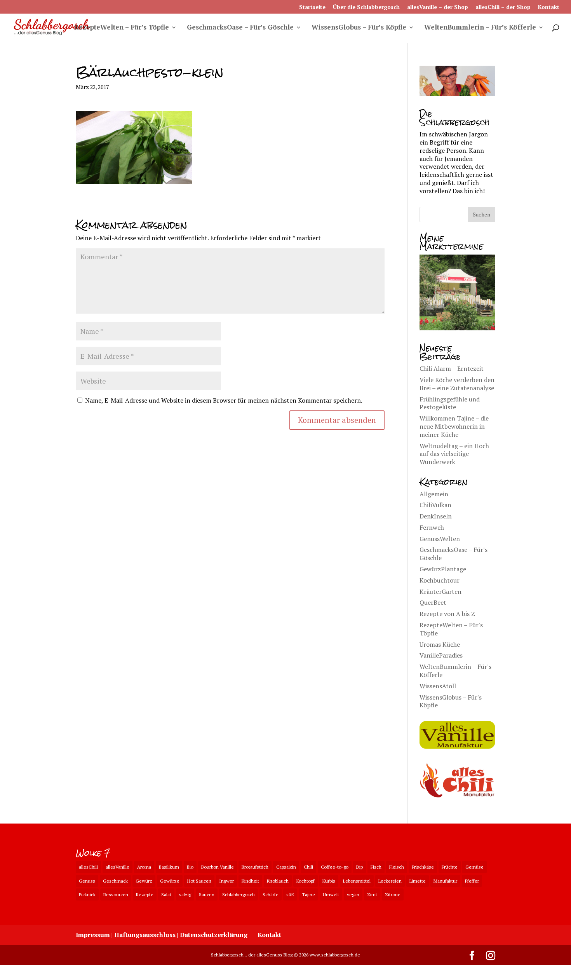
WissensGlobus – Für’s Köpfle (359, 27)
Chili (308, 867)
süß (290, 894)
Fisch (376, 867)
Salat (166, 894)
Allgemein (434, 494)
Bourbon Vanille (217, 867)
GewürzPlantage (443, 569)
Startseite (312, 7)
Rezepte (144, 894)
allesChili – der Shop (503, 7)
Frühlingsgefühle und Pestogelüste (450, 403)
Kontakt (548, 7)
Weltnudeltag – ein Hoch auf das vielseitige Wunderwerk (454, 453)
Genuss (87, 881)
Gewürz (144, 881)
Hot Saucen (199, 881)
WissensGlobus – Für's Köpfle (451, 701)
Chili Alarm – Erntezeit (452, 368)
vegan (353, 894)
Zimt (372, 894)
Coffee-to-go (334, 867)
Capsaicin (286, 867)
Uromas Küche (440, 644)
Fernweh (432, 527)
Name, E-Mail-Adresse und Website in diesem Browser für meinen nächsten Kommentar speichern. (223, 400)
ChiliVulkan (435, 505)
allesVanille (117, 867)
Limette (417, 881)
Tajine (308, 894)
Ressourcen (115, 894)
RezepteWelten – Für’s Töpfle (121, 27)
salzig (185, 894)
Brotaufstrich (255, 867)
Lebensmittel (357, 881)
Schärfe (271, 894)
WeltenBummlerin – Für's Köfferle (455, 670)
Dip (359, 867)
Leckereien (390, 881)
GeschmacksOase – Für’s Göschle (240, 27)
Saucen (206, 894)
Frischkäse (423, 867)
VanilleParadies (441, 655)
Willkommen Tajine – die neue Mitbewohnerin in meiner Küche (454, 426)
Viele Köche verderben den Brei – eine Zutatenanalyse (457, 383)
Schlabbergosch (238, 894)
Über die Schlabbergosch (366, 7)
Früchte (450, 867)
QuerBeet (433, 602)
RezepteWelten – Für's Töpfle (451, 629)
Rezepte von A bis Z (447, 613)
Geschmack (115, 881)
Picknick (87, 894)
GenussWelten (440, 538)
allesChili (88, 867)
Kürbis (328, 881)
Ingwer (226, 881)
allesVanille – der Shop (437, 7)
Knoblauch (278, 881)
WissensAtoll (438, 686)
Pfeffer (472, 881)
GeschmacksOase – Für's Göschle (453, 553)
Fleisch (396, 867)
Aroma (144, 867)
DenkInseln (436, 516)
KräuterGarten (440, 591)
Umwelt (331, 894)
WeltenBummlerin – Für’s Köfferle (480, 27)
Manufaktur (445, 881)
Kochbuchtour (440, 580)
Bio (190, 867)
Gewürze (169, 881)
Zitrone (392, 894)
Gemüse (474, 867)
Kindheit (250, 881)
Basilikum (169, 867)
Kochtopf (305, 881)
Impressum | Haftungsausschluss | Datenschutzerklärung (161, 934)
